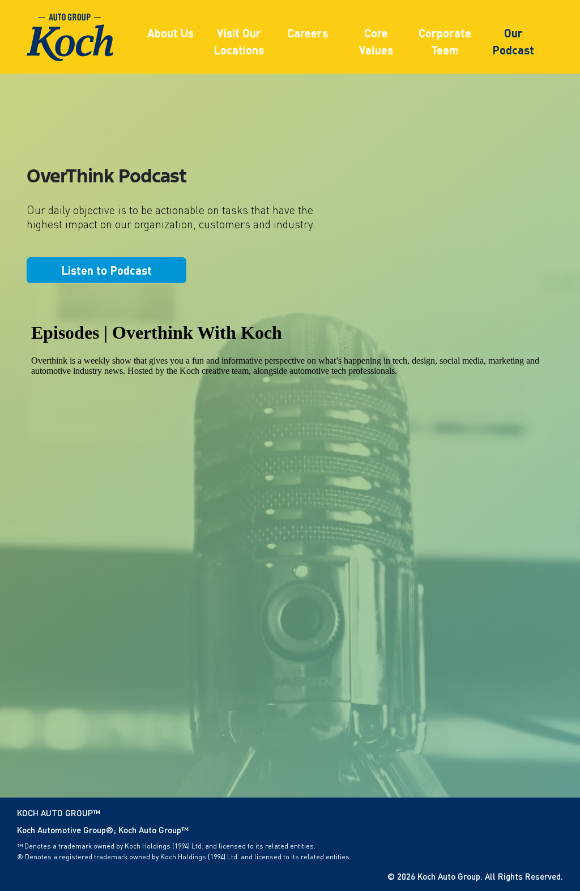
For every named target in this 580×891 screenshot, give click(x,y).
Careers (307, 33)
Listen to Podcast (106, 270)
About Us (170, 33)
